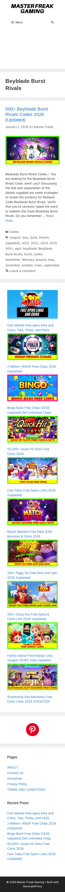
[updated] (12, 243)
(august (15, 237)
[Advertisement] (32, 50)
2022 (25, 243)
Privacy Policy (17, 784)
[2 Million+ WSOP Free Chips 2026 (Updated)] (32, 347)
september (52, 265)
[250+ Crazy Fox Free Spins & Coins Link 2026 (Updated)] (32, 595)
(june (33, 237)
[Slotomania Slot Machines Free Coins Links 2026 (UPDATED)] (32, 678)
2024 (44, 243)
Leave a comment (23, 271)
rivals (38, 265)
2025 (53, 243)
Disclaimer (14, 778)
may (51, 259)
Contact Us (15, 773)
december (12, 259)
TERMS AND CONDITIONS (26, 789)
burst (28, 254)
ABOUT (12, 767)
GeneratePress (32, 886)
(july (25, 237)
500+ (9, 248)
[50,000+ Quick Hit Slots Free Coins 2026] (32, 430)
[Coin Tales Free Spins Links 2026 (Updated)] (32, 471)
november (12, 265)
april (18, 248)
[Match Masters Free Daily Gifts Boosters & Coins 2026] (32, 512)
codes (38, 254)
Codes (14, 232)
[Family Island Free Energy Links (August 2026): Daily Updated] (32, 636)
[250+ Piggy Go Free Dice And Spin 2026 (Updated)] (32, 554)
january (41, 259)
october (27, 265)
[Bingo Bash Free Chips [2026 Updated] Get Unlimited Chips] (32, 389)
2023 (34, 243)
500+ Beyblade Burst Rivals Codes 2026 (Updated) (26, 114)
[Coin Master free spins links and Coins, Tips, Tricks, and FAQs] (32, 305)
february (28, 259)
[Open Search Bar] (52, 22)
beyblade (30, 248)
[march (44, 237)
